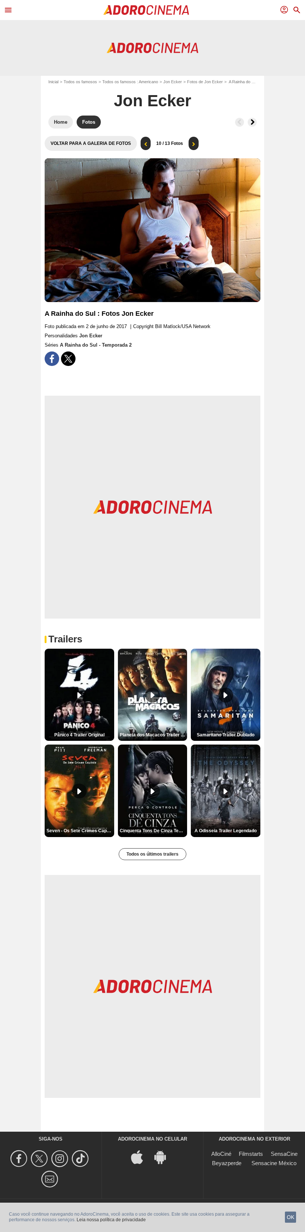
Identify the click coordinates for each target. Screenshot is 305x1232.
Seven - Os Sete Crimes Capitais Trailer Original (80, 830)
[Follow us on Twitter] (40, 1158)
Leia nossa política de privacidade (111, 1219)
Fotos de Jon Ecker (205, 82)
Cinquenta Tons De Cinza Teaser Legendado (153, 830)
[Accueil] (146, 10)
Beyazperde (226, 1163)
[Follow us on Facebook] (19, 1158)
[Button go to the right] (252, 122)
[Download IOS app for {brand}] (141, 1156)
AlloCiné (221, 1154)
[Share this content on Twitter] (68, 358)
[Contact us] (50, 1179)
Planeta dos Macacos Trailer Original (153, 734)
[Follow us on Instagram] (60, 1158)
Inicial (53, 82)
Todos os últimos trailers (152, 854)
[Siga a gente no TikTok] (81, 1158)
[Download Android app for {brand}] (164, 1156)
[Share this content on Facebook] (52, 358)
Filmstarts (251, 1154)
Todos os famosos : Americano (130, 82)
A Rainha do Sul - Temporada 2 (96, 345)
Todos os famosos (80, 82)
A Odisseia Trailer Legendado (226, 830)
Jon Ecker (172, 82)
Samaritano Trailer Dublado (225, 734)
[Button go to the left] (239, 122)
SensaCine (284, 1154)
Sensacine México (273, 1163)
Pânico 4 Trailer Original (79, 734)
